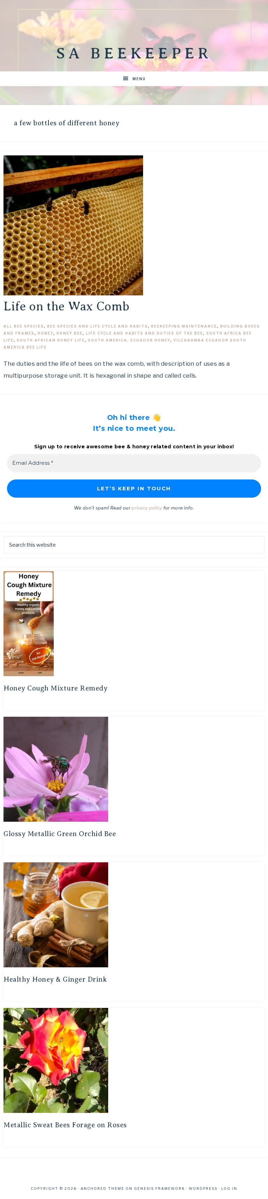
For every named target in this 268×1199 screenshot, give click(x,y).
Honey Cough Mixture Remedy (55, 688)
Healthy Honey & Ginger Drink (55, 979)
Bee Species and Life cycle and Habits (97, 326)
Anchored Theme (102, 1188)
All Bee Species (23, 326)
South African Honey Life (51, 340)
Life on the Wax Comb (66, 306)
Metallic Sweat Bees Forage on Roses (65, 1125)
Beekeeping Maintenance (184, 326)
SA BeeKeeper (134, 53)
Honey (45, 333)
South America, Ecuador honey (129, 340)
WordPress (203, 1188)
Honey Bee (70, 333)
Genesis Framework (159, 1188)
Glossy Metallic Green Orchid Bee (59, 834)
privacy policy (147, 508)
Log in (229, 1188)
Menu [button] (139, 79)
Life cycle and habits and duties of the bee (144, 333)
